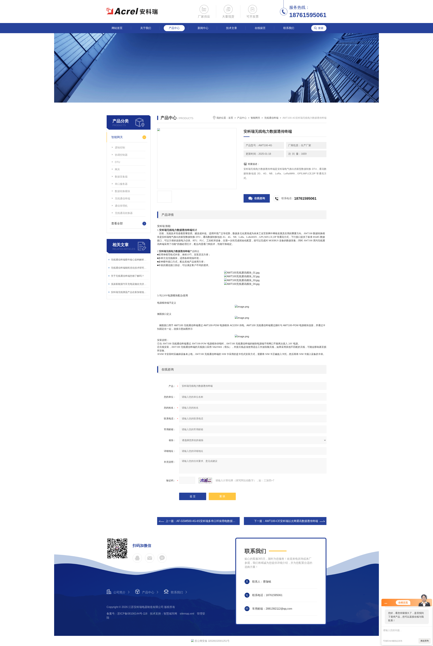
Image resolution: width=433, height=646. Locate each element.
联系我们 (288, 28)
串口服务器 (121, 183)
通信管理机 (121, 205)
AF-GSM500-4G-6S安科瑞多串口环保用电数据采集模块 (209, 521)
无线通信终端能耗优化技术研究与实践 (130, 267)
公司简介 (119, 592)
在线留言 (260, 28)
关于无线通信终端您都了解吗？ (127, 276)
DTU (117, 162)
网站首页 (117, 28)
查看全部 (117, 223)
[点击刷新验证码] (205, 480)
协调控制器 (121, 154)
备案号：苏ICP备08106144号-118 (127, 613)
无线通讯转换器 (124, 213)
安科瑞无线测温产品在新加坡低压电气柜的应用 (130, 292)
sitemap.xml (187, 613)
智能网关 (117, 137)
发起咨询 (424, 641)
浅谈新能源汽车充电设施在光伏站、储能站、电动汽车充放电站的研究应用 (130, 284)
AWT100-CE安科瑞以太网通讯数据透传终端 (291, 521)
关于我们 (145, 28)
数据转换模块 (122, 191)
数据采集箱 (121, 176)
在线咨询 (259, 198)
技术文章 (231, 28)
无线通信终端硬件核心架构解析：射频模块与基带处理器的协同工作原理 (130, 259)
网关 (117, 169)
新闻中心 (203, 28)
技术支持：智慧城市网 (163, 613)
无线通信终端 (122, 198)
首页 (230, 117)
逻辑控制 (120, 147)
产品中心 (174, 28)
